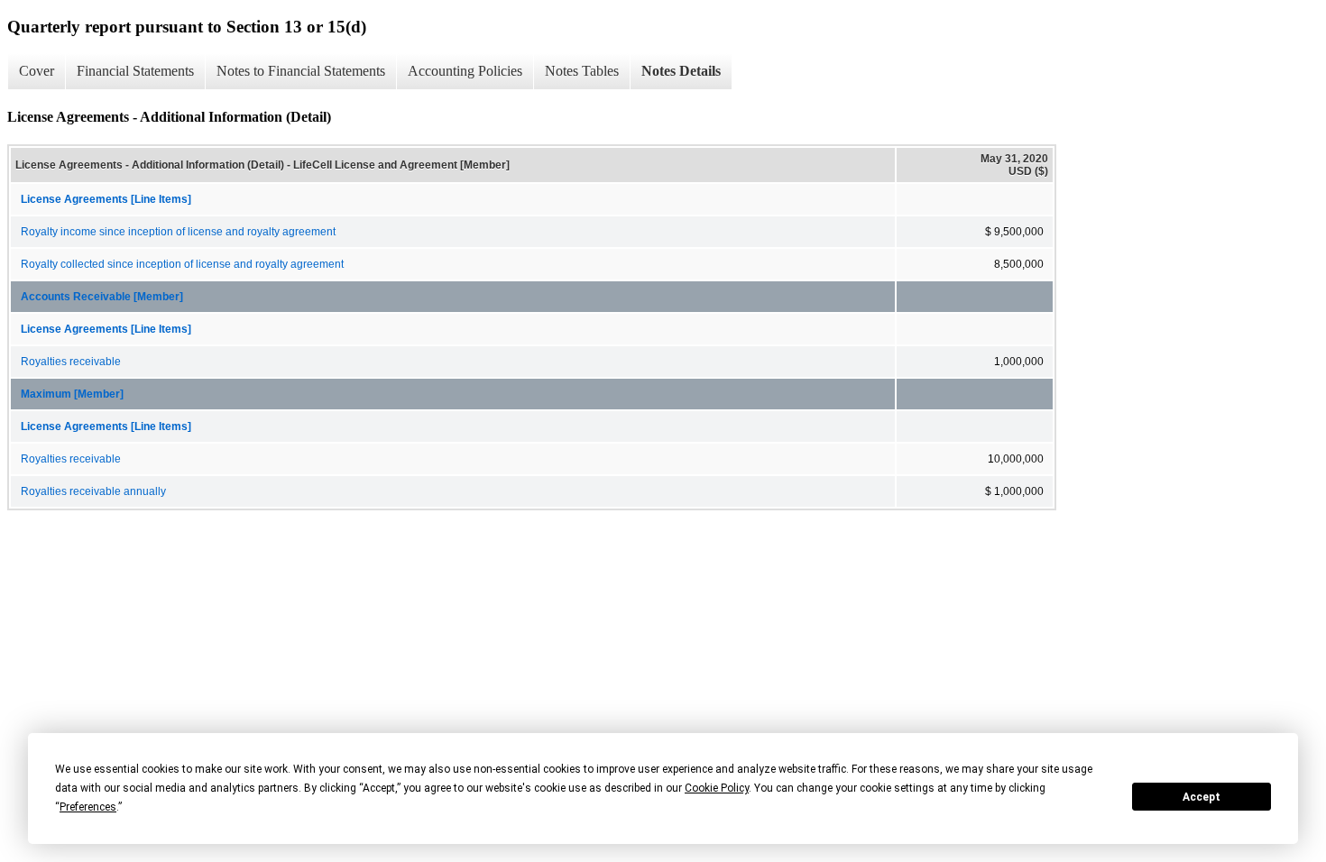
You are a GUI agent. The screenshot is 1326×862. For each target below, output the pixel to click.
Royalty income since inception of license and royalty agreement (178, 231)
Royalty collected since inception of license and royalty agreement (182, 264)
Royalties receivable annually (93, 491)
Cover (36, 70)
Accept (1201, 797)
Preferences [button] (88, 807)
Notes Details (681, 70)
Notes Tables (582, 70)
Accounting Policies (465, 70)
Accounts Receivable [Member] (102, 296)
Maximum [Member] (72, 394)
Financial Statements (135, 70)
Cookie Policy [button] (717, 788)
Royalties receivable (71, 361)
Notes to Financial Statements (300, 70)
